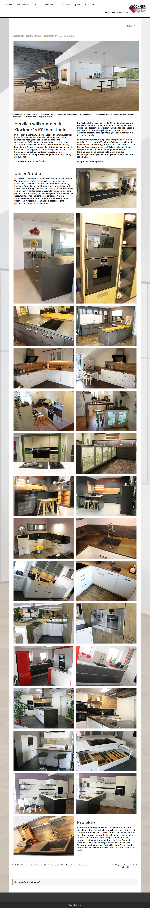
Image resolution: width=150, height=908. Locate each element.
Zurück (129, 26)
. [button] (52, 117)
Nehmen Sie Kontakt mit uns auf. (27, 882)
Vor (135, 26)
